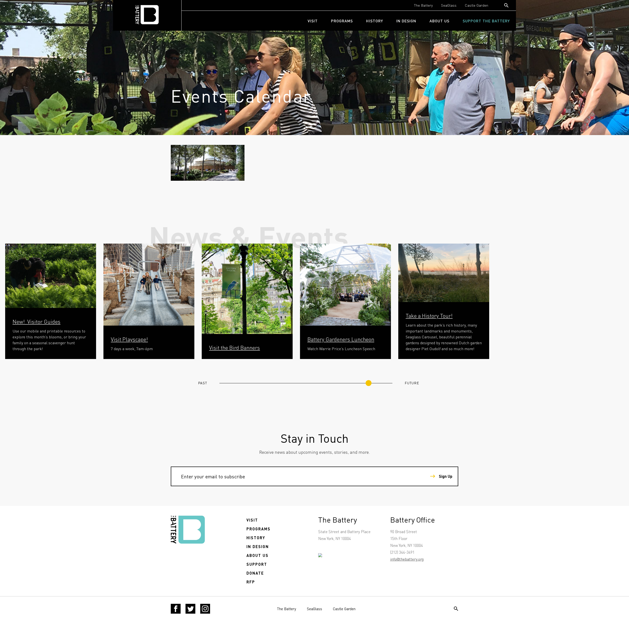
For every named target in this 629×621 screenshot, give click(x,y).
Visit (313, 20)
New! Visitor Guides (36, 321)
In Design (406, 20)
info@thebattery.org (407, 559)
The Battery (423, 5)
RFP (250, 581)
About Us (439, 20)
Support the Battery (486, 20)
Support (256, 564)
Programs (342, 20)
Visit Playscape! (129, 339)
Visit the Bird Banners (234, 347)
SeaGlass (449, 5)
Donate (255, 573)
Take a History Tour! (429, 315)
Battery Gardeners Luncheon (340, 339)
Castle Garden (476, 5)
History (374, 20)
